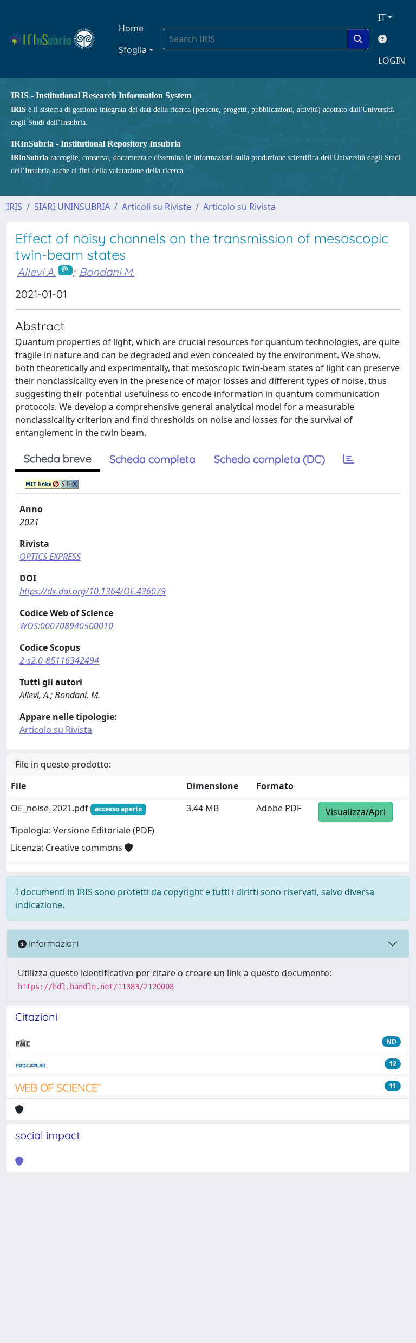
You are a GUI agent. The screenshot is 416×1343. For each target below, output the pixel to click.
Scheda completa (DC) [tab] (269, 459)
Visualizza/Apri (356, 812)
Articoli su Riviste (156, 207)
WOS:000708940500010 (66, 626)
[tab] (348, 459)
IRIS (14, 207)
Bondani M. (107, 272)
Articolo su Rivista (239, 207)
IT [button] (382, 17)
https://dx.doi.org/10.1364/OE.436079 (93, 591)
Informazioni (53, 943)
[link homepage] (56, 39)
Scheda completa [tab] (152, 459)
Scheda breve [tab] (58, 458)
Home (131, 28)
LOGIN (391, 61)
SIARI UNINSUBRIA (72, 207)
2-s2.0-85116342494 (59, 660)
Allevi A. (36, 272)
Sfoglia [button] (133, 50)
